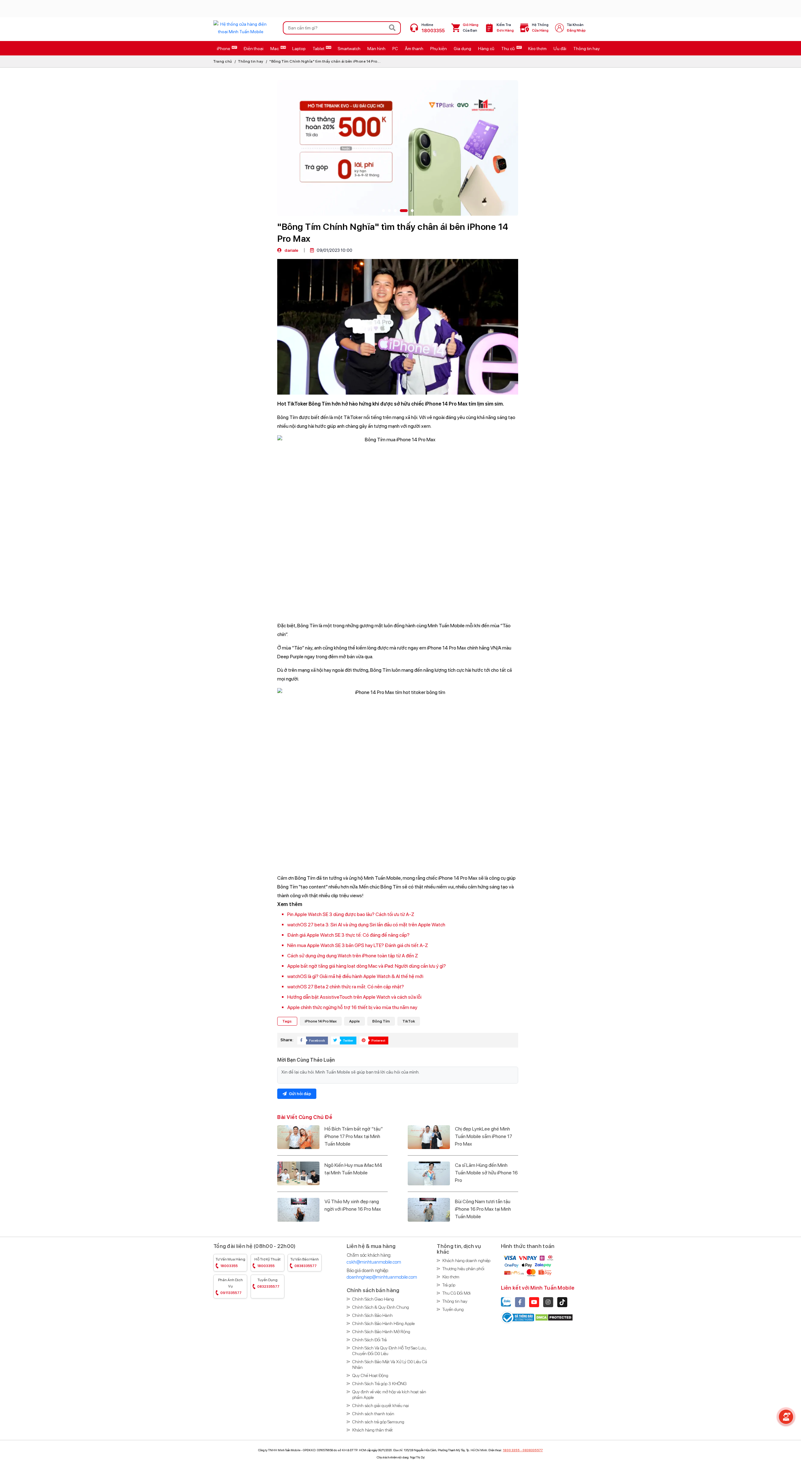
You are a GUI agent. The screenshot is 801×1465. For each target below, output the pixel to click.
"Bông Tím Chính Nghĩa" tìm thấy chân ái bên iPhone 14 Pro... (324, 61)
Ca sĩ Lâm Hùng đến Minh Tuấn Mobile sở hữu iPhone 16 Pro (486, 1172)
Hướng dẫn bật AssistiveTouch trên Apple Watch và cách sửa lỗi (354, 997)
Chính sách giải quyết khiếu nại (380, 1405)
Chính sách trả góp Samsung (378, 1421)
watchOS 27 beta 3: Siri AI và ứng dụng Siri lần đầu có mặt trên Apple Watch (366, 925)
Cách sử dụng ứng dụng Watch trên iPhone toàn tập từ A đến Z (352, 956)
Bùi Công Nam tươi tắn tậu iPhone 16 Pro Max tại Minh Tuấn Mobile (483, 1208)
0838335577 (533, 1450)
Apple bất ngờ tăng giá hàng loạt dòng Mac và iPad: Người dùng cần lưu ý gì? (366, 966)
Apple (354, 1021)
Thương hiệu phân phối (463, 1268)
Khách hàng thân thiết (372, 1429)
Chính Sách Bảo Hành (372, 1315)
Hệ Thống (540, 28)
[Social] (520, 1302)
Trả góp (448, 1284)
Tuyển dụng (268, 1283)
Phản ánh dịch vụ (230, 1286)
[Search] (392, 28)
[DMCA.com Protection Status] (554, 1317)
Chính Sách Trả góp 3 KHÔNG (379, 1383)
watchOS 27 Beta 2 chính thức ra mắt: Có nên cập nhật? (345, 987)
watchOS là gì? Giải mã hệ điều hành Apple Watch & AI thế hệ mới (355, 976)
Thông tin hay (250, 61)
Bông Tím (381, 1021)
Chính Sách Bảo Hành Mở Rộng (381, 1331)
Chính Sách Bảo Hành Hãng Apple (383, 1323)
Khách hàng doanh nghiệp (466, 1260)
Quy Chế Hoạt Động (370, 1375)
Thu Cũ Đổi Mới (456, 1293)
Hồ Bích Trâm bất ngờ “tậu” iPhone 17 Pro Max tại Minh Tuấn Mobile (353, 1136)
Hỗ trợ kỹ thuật (267, 1262)
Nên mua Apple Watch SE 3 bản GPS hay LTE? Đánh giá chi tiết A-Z (357, 945)
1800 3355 (511, 1450)
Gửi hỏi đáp (299, 1093)
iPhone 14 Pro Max (321, 1021)
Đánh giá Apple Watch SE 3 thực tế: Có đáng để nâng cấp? (348, 935)
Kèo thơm (450, 1276)
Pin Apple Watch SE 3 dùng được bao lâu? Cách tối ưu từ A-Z (350, 914)
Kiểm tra (505, 28)
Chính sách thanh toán (373, 1413)
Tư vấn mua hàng (230, 1262)
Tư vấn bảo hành (304, 1262)
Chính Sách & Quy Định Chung (380, 1307)
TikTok (408, 1021)
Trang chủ (222, 61)
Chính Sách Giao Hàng (373, 1299)
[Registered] (518, 1317)
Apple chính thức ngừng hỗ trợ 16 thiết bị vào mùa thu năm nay (352, 1007)
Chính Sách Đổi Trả (369, 1339)
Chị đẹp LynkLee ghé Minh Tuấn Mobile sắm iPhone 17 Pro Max (483, 1136)
